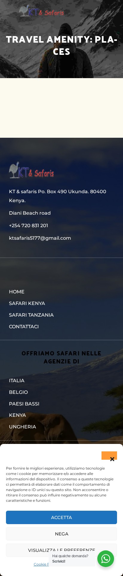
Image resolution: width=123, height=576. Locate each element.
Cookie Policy (46, 564)
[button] (109, 455)
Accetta (61, 517)
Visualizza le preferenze (61, 550)
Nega (61, 534)
